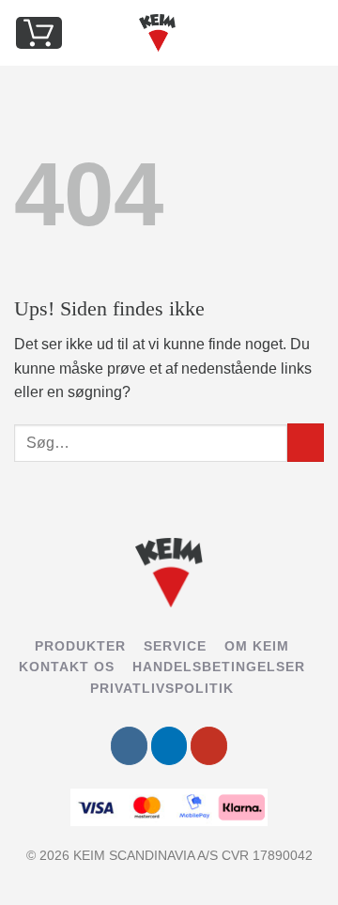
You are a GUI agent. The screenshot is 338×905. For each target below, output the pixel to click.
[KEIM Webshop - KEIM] (158, 33)
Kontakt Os (67, 666)
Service (175, 645)
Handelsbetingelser (218, 666)
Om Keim (256, 645)
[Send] (305, 442)
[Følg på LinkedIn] (169, 746)
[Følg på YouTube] (209, 746)
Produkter (80, 645)
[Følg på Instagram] (129, 746)
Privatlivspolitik (162, 688)
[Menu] (312, 33)
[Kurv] (39, 33)
